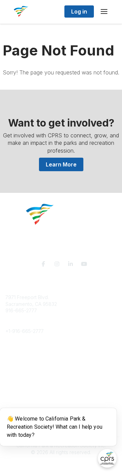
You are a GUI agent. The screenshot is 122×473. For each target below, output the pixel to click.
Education (16, 358)
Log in (79, 11)
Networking (18, 385)
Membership (19, 392)
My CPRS (15, 398)
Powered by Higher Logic (61, 464)
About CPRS (19, 351)
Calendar (15, 405)
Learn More (61, 164)
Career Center (21, 364)
